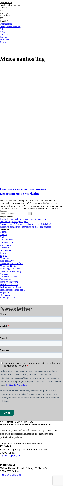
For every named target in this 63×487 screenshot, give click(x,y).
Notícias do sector (8, 276)
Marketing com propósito (11, 263)
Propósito (4, 292)
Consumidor (5, 245)
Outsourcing (5, 279)
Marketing (5, 258)
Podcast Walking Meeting (12, 287)
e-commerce (5, 250)
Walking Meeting (8, 297)
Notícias (4, 274)
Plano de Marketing (9, 282)
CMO (2, 237)
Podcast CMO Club (9, 284)
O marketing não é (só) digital (14, 221)
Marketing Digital (8, 266)
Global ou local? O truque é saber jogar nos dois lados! (25, 224)
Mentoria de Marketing (10, 271)
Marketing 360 (7, 261)
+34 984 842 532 (10, 455)
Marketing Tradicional (10, 268)
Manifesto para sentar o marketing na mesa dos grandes (25, 227)
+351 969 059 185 (10, 474)
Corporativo (5, 247)
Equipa (3, 255)
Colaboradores (6, 239)
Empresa (4, 253)
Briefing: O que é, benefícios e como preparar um (23, 219)
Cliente (3, 232)
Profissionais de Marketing (12, 290)
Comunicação (6, 242)
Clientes (3, 234)
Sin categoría (6, 295)
